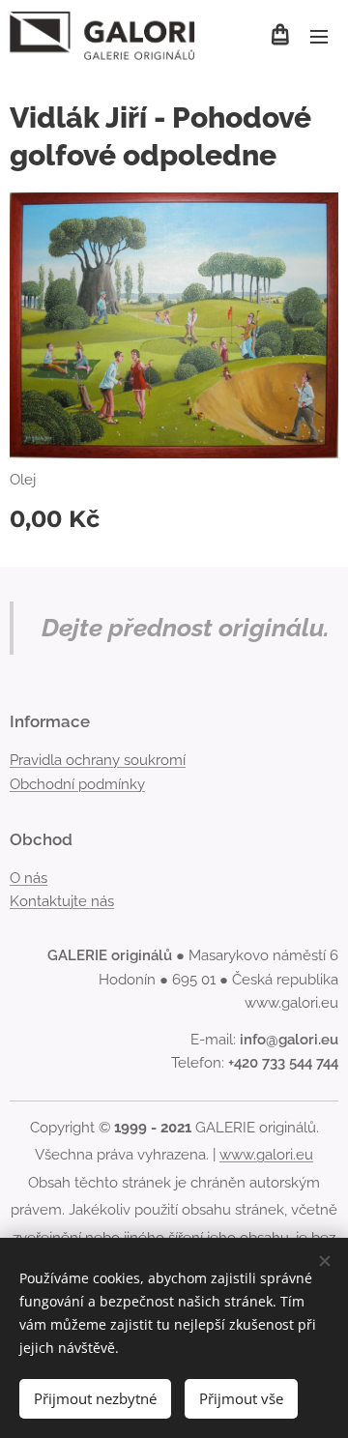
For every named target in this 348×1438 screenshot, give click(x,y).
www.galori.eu (266, 1154)
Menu (319, 35)
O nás (28, 878)
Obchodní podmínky (77, 784)
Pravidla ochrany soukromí (98, 760)
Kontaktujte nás (62, 901)
